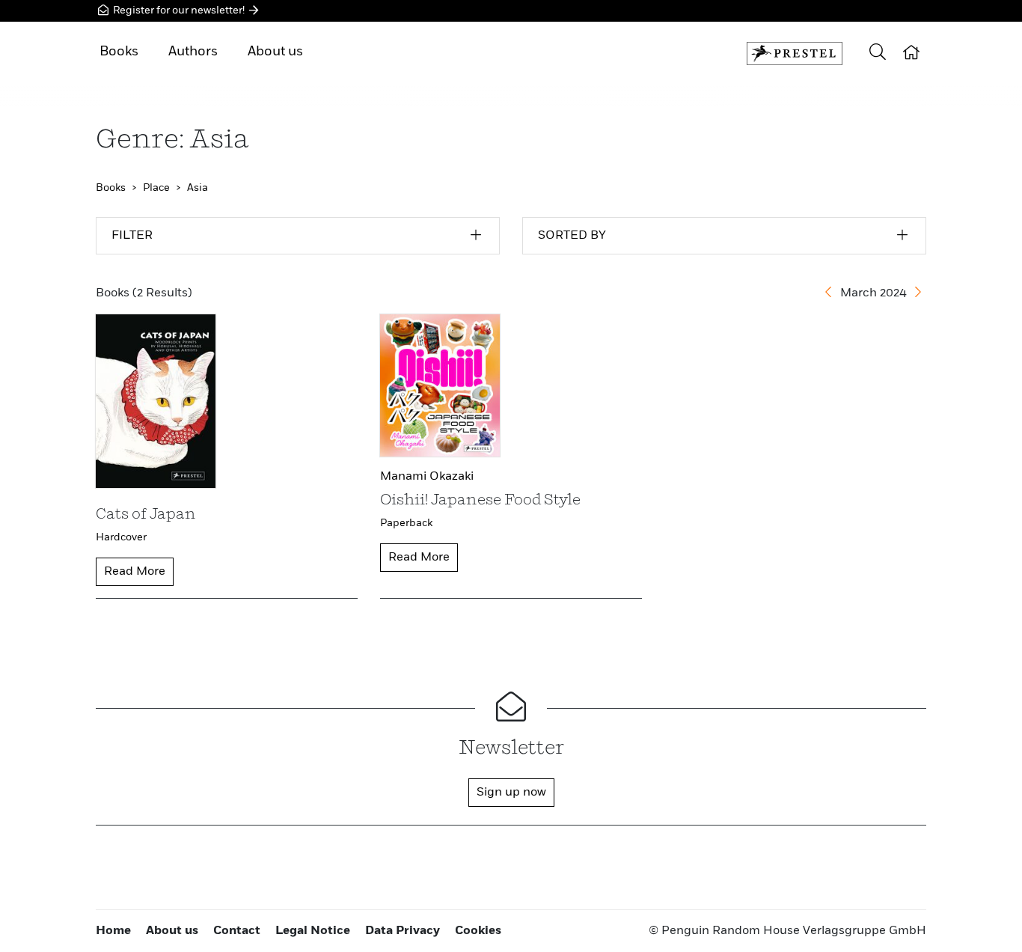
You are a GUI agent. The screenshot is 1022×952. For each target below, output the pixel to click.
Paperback (406, 523)
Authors (193, 51)
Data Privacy (402, 931)
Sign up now (511, 793)
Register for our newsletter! (179, 10)
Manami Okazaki (427, 477)
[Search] (877, 53)
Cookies (478, 931)
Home (113, 931)
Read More (134, 572)
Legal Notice (312, 931)
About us (275, 51)
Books (119, 51)
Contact (236, 931)
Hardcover (121, 537)
